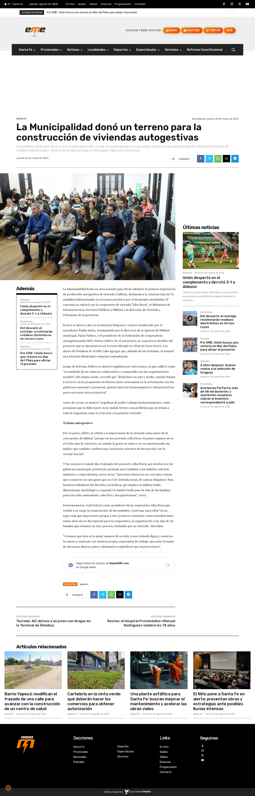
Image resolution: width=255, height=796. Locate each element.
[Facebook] (224, 4)
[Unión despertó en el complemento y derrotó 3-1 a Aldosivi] (211, 250)
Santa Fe (21, 118)
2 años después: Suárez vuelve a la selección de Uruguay (82, 12)
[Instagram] (232, 4)
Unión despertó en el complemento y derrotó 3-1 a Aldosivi (36, 309)
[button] (233, 49)
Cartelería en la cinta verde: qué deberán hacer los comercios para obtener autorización (94, 701)
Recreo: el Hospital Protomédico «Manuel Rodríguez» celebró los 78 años (141, 623)
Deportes (24, 300)
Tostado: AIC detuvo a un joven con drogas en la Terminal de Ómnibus (53, 623)
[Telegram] (235, 158)
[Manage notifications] (8, 788)
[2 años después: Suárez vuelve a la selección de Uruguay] (190, 367)
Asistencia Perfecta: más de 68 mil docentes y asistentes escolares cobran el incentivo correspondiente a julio (219, 395)
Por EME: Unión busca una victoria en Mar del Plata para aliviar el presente (36, 358)
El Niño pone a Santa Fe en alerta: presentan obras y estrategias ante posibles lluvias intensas (219, 701)
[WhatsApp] (218, 158)
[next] (233, 12)
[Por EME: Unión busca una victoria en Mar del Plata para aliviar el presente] (190, 345)
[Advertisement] (127, 88)
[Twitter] (240, 4)
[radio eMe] (42, 744)
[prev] (227, 12)
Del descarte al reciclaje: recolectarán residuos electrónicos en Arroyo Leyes (36, 333)
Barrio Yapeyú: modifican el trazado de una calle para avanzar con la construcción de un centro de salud (32, 701)
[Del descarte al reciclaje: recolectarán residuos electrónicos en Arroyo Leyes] (190, 318)
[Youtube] (247, 4)
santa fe (84, 584)
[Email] (226, 158)
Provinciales (26, 322)
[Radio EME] (35, 30)
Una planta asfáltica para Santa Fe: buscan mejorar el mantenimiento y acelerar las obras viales (158, 701)
